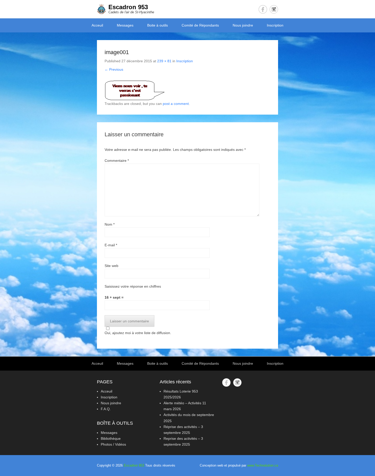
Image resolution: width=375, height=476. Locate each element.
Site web (111, 266)
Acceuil (97, 25)
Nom (110, 224)
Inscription (275, 25)
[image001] (187, 90)
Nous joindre (243, 25)
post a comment (176, 104)
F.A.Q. (106, 409)
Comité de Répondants (200, 25)
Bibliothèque (111, 438)
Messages (125, 25)
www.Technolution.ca (262, 465)
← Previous (114, 69)
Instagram (274, 9)
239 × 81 (164, 61)
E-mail (111, 245)
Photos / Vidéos (113, 444)
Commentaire (117, 160)
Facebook (263, 9)
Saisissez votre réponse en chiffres (133, 286)
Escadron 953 (128, 7)
